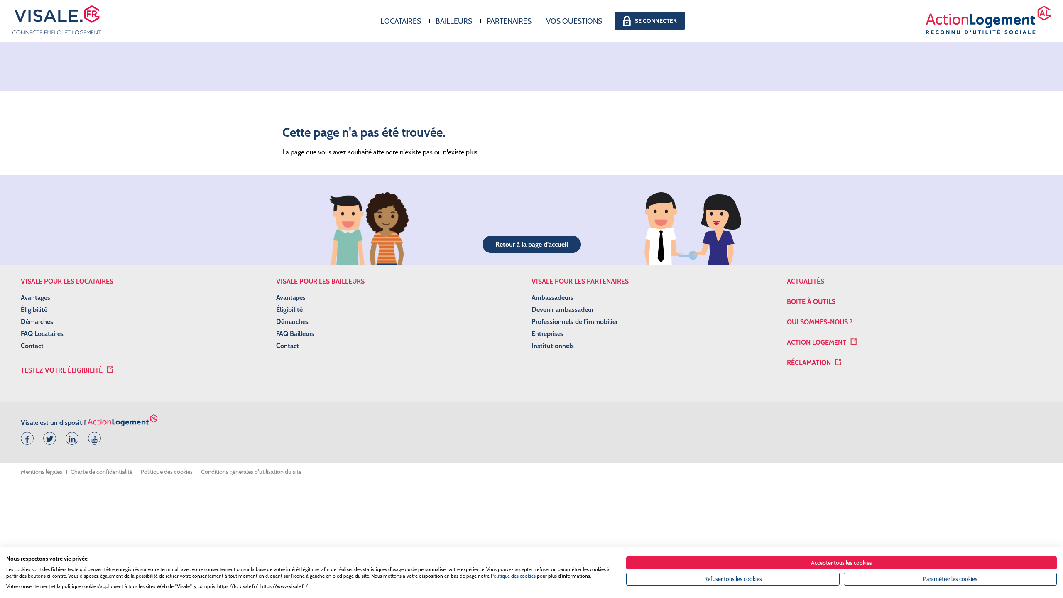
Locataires (400, 21)
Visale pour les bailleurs (320, 281)
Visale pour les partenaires (580, 281)
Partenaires (509, 21)
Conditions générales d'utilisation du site (251, 471)
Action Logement (816, 342)
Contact (32, 346)
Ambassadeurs (552, 297)
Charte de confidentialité (101, 471)
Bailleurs (454, 21)
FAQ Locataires (42, 334)
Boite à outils (811, 302)
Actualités (805, 281)
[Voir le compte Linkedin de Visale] (71, 437)
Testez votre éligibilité (62, 370)
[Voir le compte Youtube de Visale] (93, 437)
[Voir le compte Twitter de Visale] (48, 437)
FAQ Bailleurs (295, 334)
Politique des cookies (167, 471)
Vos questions (574, 21)
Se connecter (656, 21)
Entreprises (547, 334)
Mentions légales (41, 471)
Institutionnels (553, 346)
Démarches (37, 322)
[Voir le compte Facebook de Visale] (26, 437)
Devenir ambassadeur (563, 310)
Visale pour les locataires (67, 281)
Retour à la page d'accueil (531, 244)
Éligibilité (34, 310)
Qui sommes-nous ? (819, 322)
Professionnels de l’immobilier (575, 322)
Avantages (35, 297)
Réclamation (809, 363)
